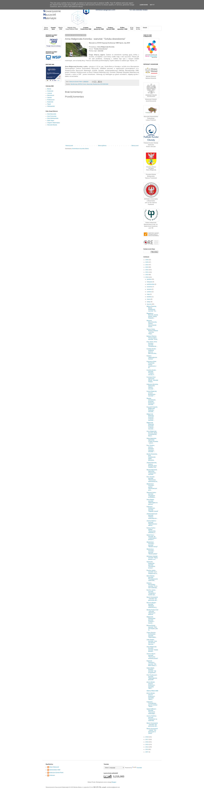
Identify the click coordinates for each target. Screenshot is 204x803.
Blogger (114, 782)
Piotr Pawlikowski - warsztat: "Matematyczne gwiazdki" (152, 677)
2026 (147, 259)
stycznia (149, 304)
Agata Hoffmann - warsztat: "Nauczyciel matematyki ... (152, 711)
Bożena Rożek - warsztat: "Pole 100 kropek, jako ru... (152, 628)
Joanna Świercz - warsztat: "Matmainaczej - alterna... (152, 523)
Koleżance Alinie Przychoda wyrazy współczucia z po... (151, 364)
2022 (147, 269)
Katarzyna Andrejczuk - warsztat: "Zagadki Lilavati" (152, 509)
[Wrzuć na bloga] (95, 82)
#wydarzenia (96, 84)
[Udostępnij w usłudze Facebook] (99, 82)
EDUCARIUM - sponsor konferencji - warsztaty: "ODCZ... (151, 696)
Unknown (52, 775)
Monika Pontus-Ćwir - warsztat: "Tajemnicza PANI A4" (152, 612)
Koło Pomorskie (51, 116)
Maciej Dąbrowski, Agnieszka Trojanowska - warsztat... (152, 472)
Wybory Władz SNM (152, 691)
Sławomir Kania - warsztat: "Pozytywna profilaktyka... (152, 495)
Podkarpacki (51, 100)
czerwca (149, 291)
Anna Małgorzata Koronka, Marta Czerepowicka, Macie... (152, 434)
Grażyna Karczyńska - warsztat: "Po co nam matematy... (152, 585)
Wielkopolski (51, 106)
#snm (84, 84)
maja (148, 294)
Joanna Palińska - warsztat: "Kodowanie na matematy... (152, 718)
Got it (152, 5)
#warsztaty (89, 84)
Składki (145, 27)
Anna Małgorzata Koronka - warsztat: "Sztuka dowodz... (152, 649)
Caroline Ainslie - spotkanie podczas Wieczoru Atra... (152, 351)
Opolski (49, 97)
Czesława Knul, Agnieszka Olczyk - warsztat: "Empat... (152, 379)
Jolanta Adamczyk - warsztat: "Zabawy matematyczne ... (152, 516)
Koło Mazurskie (51, 114)
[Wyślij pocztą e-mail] (93, 82)
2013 (147, 749)
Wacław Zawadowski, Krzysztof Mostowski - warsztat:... (151, 401)
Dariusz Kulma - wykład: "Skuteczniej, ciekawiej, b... (151, 530)
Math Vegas (50, 120)
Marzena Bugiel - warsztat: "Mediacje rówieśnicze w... (152, 605)
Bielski (49, 89)
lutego (149, 301)
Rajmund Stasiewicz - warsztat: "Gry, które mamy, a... (152, 663)
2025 (147, 262)
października (151, 284)
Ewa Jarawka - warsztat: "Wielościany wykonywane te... (152, 479)
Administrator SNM (54, 770)
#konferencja (74, 84)
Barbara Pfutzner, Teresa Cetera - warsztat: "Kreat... (152, 337)
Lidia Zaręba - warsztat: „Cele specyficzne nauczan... (152, 642)
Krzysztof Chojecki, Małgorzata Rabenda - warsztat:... (152, 409)
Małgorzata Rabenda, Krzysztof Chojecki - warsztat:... (150, 417)
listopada (149, 282)
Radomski (50, 102)
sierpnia (149, 289)
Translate (139, 767)
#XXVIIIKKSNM (104, 84)
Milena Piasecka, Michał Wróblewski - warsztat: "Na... (152, 309)
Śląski (49, 104)
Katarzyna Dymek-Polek (56, 772)
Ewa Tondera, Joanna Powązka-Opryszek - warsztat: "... (151, 448)
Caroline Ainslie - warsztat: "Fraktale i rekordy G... (152, 372)
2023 (147, 267)
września (149, 286)
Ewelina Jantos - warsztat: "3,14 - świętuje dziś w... (152, 572)
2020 (147, 274)
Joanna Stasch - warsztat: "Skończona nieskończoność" (152, 656)
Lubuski (49, 93)
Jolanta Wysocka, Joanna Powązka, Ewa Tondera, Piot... (152, 465)
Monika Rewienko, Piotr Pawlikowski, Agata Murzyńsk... (152, 457)
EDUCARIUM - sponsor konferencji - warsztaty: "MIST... (151, 685)
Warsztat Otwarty (52, 125)
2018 (147, 737)
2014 (147, 747)
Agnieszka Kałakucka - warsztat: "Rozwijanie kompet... (151, 565)
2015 (147, 744)
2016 (147, 742)
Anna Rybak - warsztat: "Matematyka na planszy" (152, 502)
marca (149, 299)
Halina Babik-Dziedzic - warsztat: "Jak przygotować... (152, 670)
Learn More (144, 5)
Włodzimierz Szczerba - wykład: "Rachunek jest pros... (152, 487)
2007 (147, 752)
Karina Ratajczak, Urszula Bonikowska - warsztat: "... (152, 394)
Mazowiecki (50, 95)
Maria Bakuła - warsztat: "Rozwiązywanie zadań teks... (152, 578)
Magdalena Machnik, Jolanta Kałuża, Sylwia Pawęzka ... (152, 316)
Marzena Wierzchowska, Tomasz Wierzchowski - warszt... (152, 323)
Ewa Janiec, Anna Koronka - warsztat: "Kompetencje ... (152, 344)
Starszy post (134, 145)
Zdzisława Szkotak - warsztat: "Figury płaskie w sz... (152, 558)
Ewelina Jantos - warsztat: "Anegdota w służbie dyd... (151, 592)
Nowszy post (69, 145)
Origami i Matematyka (53, 122)
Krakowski (50, 91)
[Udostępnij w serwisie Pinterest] (101, 82)
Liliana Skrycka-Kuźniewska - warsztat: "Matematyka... (152, 635)
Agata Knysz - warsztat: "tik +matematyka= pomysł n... (152, 537)
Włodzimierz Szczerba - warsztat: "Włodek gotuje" (152, 551)
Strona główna (102, 145)
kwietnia (149, 296)
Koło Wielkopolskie (52, 118)
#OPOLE (80, 84)
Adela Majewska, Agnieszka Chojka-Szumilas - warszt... (152, 441)
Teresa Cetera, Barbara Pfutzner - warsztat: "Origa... (152, 331)
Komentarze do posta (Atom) (80, 148)
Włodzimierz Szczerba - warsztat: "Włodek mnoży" (152, 544)
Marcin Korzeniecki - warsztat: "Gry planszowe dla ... (152, 598)
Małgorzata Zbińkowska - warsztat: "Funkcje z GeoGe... (151, 620)
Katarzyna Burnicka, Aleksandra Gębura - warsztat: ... (152, 387)
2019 (147, 277)
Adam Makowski (54, 767)
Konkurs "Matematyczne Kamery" (152, 357)
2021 (147, 272)
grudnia (149, 279)
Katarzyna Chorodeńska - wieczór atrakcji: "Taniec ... (152, 704)
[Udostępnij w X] (97, 82)
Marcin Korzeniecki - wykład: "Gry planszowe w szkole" (152, 731)
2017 (147, 739)
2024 (147, 264)
